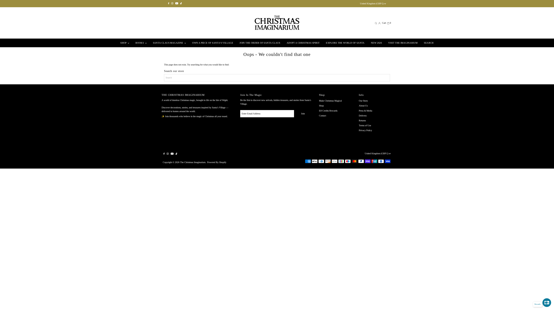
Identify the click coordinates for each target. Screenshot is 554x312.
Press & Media (365, 110)
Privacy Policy (365, 130)
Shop (321, 105)
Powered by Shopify (216, 162)
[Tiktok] (181, 3)
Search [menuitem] (429, 43)
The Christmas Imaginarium (192, 162)
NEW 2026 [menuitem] (376, 43)
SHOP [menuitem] (123, 43)
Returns (362, 120)
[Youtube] (177, 3)
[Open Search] (376, 23)
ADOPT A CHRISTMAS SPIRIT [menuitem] (303, 43)
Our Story (363, 101)
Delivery (363, 115)
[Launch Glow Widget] (546, 302)
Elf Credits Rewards (328, 110)
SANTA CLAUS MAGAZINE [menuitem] (168, 43)
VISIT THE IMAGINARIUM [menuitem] (403, 43)
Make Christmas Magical (330, 101)
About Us (363, 105)
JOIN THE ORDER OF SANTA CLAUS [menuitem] (259, 43)
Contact (322, 115)
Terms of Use (365, 125)
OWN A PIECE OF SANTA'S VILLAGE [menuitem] (212, 43)
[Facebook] (168, 3)
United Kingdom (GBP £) (372, 3)
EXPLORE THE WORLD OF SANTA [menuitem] (345, 43)
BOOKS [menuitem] (139, 43)
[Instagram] (172, 3)
